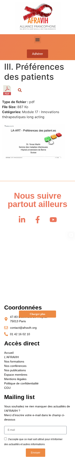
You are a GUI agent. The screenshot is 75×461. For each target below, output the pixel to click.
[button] (37, 39)
